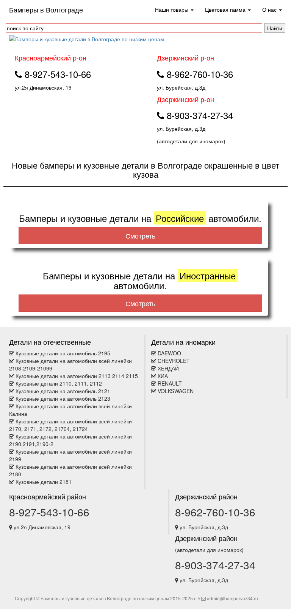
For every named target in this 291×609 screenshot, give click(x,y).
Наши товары (172, 9)
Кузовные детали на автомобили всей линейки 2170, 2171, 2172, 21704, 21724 (70, 424)
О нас (270, 9)
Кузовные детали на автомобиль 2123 (63, 398)
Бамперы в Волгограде (46, 9)
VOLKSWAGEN (176, 391)
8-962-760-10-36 (215, 511)
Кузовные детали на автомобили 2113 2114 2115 (77, 376)
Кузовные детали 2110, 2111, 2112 (59, 383)
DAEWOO (169, 353)
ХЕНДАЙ (168, 368)
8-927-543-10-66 (49, 511)
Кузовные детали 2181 (44, 481)
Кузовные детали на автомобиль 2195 (63, 353)
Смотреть (140, 235)
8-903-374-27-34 (215, 564)
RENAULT (170, 383)
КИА (163, 376)
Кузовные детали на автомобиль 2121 (63, 391)
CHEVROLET (174, 360)
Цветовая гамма (226, 9)
